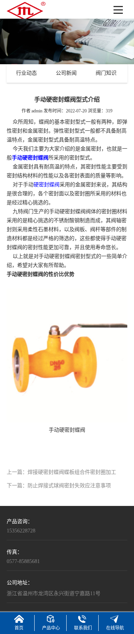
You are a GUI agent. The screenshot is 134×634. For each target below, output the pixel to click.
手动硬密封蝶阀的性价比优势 (40, 274)
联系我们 (83, 628)
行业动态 (26, 73)
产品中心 (51, 628)
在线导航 (115, 628)
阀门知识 (106, 73)
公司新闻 (66, 73)
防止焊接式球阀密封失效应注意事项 (69, 486)
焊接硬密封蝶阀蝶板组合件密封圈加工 (72, 472)
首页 (19, 628)
